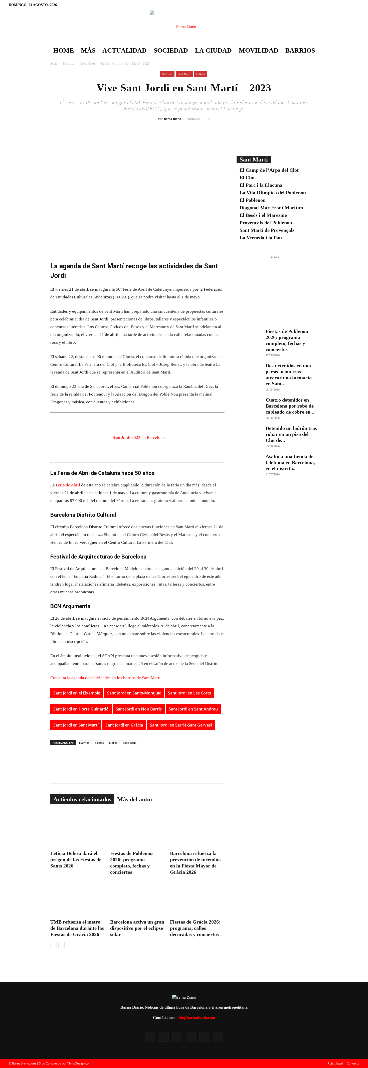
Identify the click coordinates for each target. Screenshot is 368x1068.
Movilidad (258, 50)
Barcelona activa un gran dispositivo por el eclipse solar (137, 928)
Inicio (54, 63)
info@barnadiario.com (195, 1017)
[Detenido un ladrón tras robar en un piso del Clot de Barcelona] (249, 434)
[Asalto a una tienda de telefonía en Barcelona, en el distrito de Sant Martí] (249, 462)
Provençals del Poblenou (266, 222)
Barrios (300, 50)
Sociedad (171, 50)
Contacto (353, 1063)
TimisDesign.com (79, 1063)
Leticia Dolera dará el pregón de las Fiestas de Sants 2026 (75, 859)
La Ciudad (213, 50)
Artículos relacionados (82, 799)
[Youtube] (347, 5)
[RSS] (330, 5)
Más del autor (135, 799)
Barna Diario (172, 119)
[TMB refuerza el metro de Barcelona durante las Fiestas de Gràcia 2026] (77, 898)
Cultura (200, 74)
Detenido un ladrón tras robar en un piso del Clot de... (291, 434)
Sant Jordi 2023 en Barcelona (139, 437)
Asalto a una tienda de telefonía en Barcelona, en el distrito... (290, 462)
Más (88, 50)
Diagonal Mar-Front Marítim (271, 207)
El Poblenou (253, 200)
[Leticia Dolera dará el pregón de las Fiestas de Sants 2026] (77, 829)
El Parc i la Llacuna (261, 185)
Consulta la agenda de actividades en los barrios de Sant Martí (105, 677)
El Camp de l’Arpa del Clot (269, 170)
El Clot (247, 177)
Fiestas (99, 743)
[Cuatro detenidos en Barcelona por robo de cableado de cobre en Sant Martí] (249, 405)
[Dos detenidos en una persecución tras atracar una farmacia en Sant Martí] (249, 371)
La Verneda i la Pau (261, 237)
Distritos (69, 63)
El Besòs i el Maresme (263, 215)
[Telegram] (210, 139)
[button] (353, 51)
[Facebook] (314, 5)
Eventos (84, 743)
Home (63, 50)
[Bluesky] (355, 5)
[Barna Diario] (184, 27)
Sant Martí (87, 63)
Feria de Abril (68, 485)
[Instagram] (322, 5)
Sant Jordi (129, 743)
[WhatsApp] (199, 139)
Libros (113, 743)
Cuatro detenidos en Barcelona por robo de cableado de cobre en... (290, 406)
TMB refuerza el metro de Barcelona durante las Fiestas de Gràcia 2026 (77, 928)
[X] (339, 5)
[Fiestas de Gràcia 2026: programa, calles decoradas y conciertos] (197, 898)
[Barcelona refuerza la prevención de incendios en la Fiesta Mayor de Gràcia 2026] (197, 829)
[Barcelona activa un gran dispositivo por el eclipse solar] (137, 898)
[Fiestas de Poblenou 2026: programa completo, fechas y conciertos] (137, 829)
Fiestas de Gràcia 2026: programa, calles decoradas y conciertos (195, 928)
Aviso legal (335, 1063)
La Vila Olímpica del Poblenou (273, 192)
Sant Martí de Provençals (267, 230)
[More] (222, 139)
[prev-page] (53, 945)
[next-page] (61, 945)
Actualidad (124, 50)
